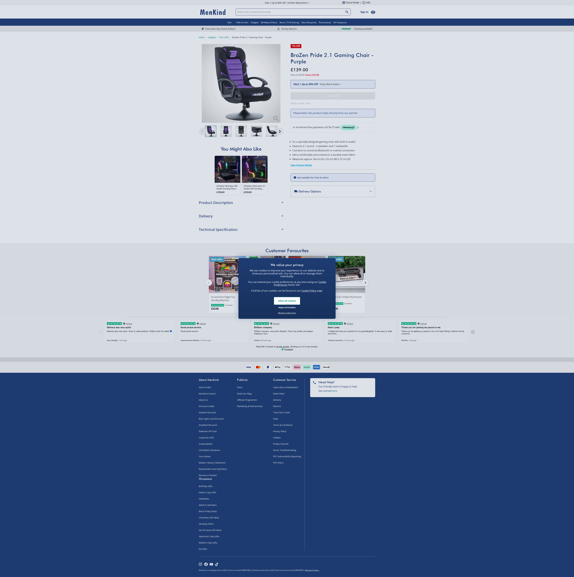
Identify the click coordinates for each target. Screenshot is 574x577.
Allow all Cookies (287, 300)
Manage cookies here (287, 313)
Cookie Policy (308, 290)
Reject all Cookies (287, 307)
